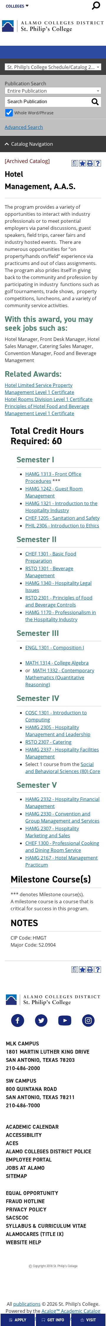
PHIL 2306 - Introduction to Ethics (62, 525)
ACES (12, 1143)
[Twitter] (41, 1025)
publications (27, 1304)
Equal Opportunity (32, 1193)
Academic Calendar (32, 1126)
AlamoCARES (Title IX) (35, 1234)
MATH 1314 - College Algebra (57, 663)
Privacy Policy (26, 1209)
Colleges (15, 6)
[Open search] (96, 5)
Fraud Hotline (25, 1201)
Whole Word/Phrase (34, 113)
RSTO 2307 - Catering (48, 742)
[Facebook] (17, 1025)
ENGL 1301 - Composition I (54, 647)
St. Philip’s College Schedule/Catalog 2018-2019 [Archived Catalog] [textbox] (54, 67)
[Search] (95, 101)
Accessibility (24, 1135)
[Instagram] (88, 1025)
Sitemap (16, 1176)
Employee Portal (29, 1159)
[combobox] (53, 66)
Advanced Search (24, 127)
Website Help (23, 1242)
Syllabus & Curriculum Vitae (46, 1226)
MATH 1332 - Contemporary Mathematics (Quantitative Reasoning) (59, 677)
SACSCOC (17, 1217)
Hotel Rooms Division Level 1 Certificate (48, 399)
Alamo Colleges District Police (48, 1151)
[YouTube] (64, 1025)
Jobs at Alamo (25, 1168)
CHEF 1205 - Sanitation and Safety (62, 518)
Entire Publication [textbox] (27, 91)
